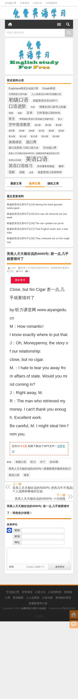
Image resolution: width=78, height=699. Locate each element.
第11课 (23, 136)
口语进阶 (17, 106)
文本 (30, 112)
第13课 (45, 136)
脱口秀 (31, 142)
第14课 (56, 136)
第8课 (51, 131)
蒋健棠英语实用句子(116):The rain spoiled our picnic (35, 223)
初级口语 (18, 100)
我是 (20, 113)
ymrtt (13, 268)
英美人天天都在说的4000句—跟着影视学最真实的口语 (34, 153)
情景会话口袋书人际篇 (52, 106)
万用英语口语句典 (18, 94)
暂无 (12, 118)
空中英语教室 (19, 125)
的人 (60, 119)
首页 (10, 24)
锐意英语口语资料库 (50, 172)
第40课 (54, 461)
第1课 (38, 125)
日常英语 (24, 3)
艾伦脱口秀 (10, 3)
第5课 (21, 131)
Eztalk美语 (49, 88)
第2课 (48, 125)
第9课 (61, 131)
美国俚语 (15, 142)
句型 (33, 107)
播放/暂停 (20, 280)
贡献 (12, 172)
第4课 (12, 131)
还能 (22, 172)
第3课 (59, 125)
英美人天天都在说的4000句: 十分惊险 (40, 498)
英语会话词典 (15, 160)
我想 (11, 113)
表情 (11, 566)
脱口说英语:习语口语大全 (24, 147)
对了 (42, 461)
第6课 (31, 131)
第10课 (12, 136)
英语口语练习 (21, 165)
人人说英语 (32, 597)
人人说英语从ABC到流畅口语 (46, 94)
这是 (31, 172)
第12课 (34, 136)
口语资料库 (51, 3)
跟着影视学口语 (38, 603)
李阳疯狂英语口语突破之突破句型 (36, 119)
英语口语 (37, 159)
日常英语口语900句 (48, 112)
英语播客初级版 (45, 166)
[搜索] (68, 24)
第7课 (41, 131)
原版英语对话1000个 (45, 100)
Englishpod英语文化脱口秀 (23, 88)
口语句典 (47, 597)
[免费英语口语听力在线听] (39, 13)
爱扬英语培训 (69, 608)
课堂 (26, 475)
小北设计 (39, 616)
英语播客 (18, 597)
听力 (33, 461)
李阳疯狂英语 (63, 597)
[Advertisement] (39, 660)
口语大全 (37, 3)
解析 (61, 166)
